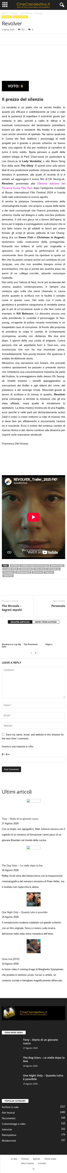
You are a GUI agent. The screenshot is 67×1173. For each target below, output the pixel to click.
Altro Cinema (27, 1163)
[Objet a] (55, 635)
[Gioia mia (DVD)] (33, 946)
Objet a (48, 644)
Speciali (36, 1158)
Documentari (8, 1118)
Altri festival (26, 13)
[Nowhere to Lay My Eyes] (12, 635)
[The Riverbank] (34, 635)
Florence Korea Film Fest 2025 (34, 565)
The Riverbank (31, 644)
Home (4, 13)
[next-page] (36, 653)
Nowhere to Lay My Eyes (11, 645)
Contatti (42, 1163)
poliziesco (8, 572)
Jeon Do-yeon (57, 565)
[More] (40, 39)
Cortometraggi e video (13, 1124)
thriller (49, 572)
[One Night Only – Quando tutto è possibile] (33, 899)
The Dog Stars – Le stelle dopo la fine (22, 865)
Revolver (37, 572)
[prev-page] (31, 653)
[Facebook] (5, 39)
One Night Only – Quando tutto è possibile (24, 912)
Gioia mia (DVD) (10, 959)
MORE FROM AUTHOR (46, 621)
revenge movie (23, 572)
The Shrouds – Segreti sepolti (12, 608)
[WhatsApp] (31, 39)
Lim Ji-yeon (39, 569)
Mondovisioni (9, 1140)
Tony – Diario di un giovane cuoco (20, 818)
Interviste (7, 1129)
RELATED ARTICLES (20, 621)
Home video (50, 1158)
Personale (58, 606)
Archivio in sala (10, 1107)
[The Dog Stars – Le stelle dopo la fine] (33, 853)
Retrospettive (9, 1135)
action (14, 565)
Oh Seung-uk (53, 569)
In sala (14, 1158)
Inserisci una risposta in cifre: (18, 746)
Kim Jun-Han (25, 569)
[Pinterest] (22, 39)
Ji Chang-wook (10, 569)
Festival (14, 13)
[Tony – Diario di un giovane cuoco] (33, 806)
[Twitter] (14, 39)
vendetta (8, 575)
